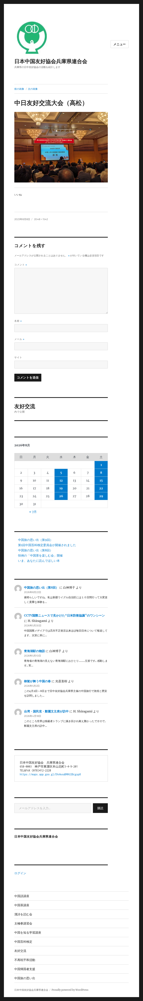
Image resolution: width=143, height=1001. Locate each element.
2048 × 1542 (41, 219)
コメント (20, 264)
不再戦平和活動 (24, 960)
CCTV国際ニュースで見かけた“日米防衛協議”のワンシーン (64, 615)
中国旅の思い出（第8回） (35, 550)
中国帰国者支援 (24, 969)
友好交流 (20, 951)
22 (101, 488)
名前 (18, 320)
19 (61, 488)
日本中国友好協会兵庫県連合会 (50, 61)
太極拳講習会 (23, 923)
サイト (18, 357)
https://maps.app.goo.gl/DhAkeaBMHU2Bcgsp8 (50, 774)
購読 (100, 808)
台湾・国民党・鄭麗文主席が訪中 (46, 711)
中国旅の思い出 (24, 978)
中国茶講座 (21, 905)
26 (61, 496)
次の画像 (33, 88)
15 (101, 480)
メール (19, 339)
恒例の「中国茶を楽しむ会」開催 (40, 555)
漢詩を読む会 (23, 914)
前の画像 (19, 88)
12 (61, 480)
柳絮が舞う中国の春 (37, 681)
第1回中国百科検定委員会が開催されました (47, 545)
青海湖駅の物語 (34, 651)
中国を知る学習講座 (27, 932)
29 (101, 496)
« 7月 (33, 512)
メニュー (119, 44)
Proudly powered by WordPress (70, 990)
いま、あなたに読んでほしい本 (39, 561)
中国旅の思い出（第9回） (35, 540)
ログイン (20, 873)
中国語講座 (21, 896)
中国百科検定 (23, 941)
